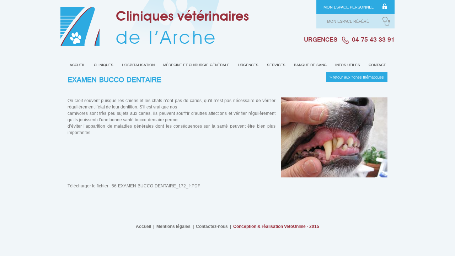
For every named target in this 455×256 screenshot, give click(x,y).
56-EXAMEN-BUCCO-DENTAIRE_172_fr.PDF (156, 185)
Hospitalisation (138, 65)
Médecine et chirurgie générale (196, 65)
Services (276, 65)
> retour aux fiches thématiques (357, 77)
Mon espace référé (348, 21)
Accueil (77, 65)
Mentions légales (173, 226)
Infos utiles (347, 65)
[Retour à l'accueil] (154, 26)
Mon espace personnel (348, 7)
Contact (377, 65)
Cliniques (103, 65)
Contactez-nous (212, 226)
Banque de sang (310, 65)
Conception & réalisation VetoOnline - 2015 (276, 226)
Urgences (248, 65)
